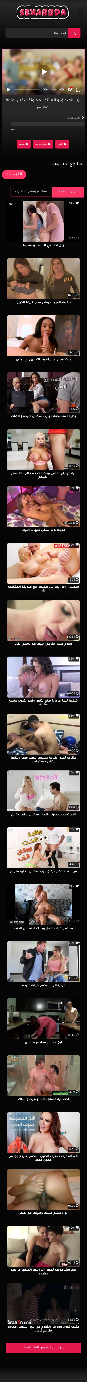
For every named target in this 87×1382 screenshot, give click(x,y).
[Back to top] (74, 1369)
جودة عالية (41, 144)
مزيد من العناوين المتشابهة (43, 1348)
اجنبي (60, 144)
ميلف (22, 144)
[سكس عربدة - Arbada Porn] (44, 13)
